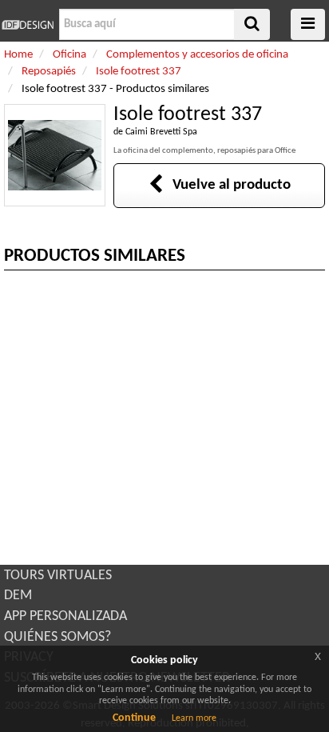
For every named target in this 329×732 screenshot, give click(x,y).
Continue (134, 718)
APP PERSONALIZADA (65, 616)
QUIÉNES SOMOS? (57, 637)
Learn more (194, 718)
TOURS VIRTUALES (58, 575)
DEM (18, 595)
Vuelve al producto (227, 185)
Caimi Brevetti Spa (161, 132)
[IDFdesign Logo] (27, 24)
